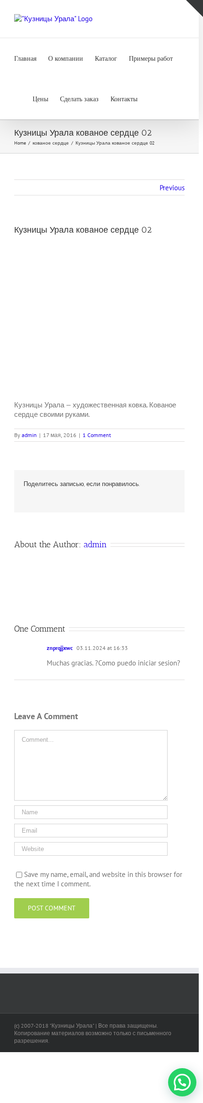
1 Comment (97, 434)
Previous (172, 187)
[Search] (151, 99)
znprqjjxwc (60, 647)
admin (29, 434)
